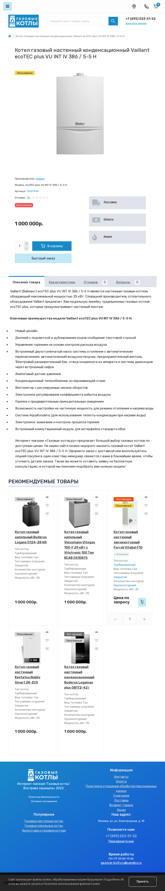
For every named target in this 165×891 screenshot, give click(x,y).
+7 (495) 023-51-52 (140, 19)
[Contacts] (146, 6)
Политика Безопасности (44, 796)
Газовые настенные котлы (43, 821)
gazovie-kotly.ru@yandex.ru (121, 863)
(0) (28, 197)
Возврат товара (121, 805)
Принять (143, 881)
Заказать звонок (136, 23)
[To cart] (142, 602)
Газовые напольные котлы (44, 826)
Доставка (121, 800)
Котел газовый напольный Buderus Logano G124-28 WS (31, 537)
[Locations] (134, 6)
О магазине (121, 796)
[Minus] (26, 248)
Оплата (121, 781)
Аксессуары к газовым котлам (44, 830)
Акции (121, 810)
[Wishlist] (47, 505)
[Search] (113, 21)
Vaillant (40, 178)
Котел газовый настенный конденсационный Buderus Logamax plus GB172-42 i (79, 677)
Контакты (121, 777)
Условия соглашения (44, 801)
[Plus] (26, 243)
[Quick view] (47, 497)
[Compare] (47, 513)
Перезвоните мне (121, 841)
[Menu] (7, 6)
